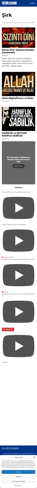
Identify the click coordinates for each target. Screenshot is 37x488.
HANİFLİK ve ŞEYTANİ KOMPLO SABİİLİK (14, 134)
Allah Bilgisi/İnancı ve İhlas (17, 98)
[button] (34, 457)
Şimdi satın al (18, 166)
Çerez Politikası (17, 485)
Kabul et (18, 472)
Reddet (18, 476)
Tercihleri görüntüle (18, 481)
